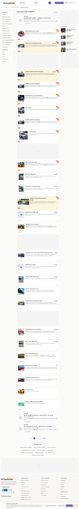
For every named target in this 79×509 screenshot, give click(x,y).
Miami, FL (7, 7)
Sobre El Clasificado (25, 480)
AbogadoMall (43, 491)
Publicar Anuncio (59, 2)
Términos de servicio (25, 486)
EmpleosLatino (43, 484)
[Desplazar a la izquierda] (18, 447)
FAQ (61, 494)
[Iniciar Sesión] (76, 3)
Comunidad (63, 480)
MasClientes (43, 488)
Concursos (63, 482)
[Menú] (2, 3)
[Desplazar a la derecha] (58, 447)
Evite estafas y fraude (25, 491)
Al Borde (42, 493)
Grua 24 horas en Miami (50, 452)
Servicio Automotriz (15, 7)
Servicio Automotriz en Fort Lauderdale (54, 447)
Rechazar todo (61, 505)
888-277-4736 (6, 487)
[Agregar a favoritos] (57, 39)
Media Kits (23, 482)
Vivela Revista (43, 495)
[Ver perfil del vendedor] (19, 31)
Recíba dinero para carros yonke (28, 450)
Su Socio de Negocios (45, 486)
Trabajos (23, 484)
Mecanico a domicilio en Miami (38, 455)
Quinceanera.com (44, 482)
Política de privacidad (25, 493)
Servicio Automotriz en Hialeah (26, 447)
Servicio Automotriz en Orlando (40, 447)
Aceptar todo (69, 505)
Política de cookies (24, 495)
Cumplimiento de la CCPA (26, 497)
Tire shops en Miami (41, 450)
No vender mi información (26, 499)
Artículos (62, 484)
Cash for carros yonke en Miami (27, 452)
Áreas (62, 488)
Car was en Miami (50, 450)
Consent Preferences (65, 498)
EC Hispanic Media (44, 480)
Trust (22, 488)
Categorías (63, 486)
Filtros (56, 12)
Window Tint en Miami (39, 452)
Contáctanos (63, 496)
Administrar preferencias (51, 505)
